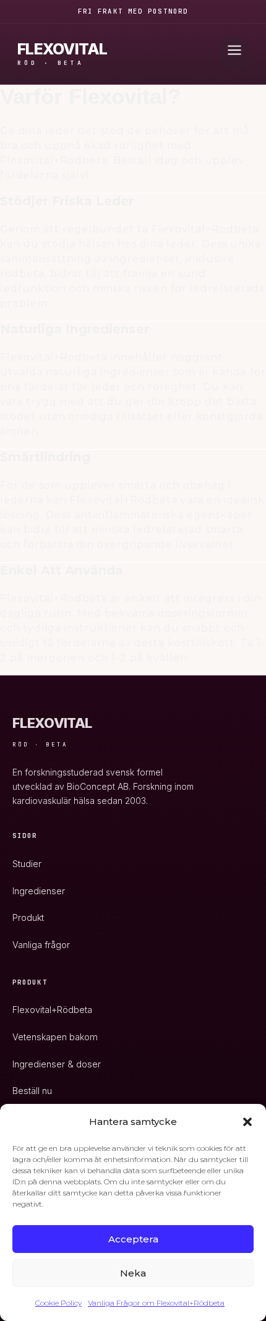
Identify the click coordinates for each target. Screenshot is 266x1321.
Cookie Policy (58, 1302)
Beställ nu (32, 1090)
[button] (247, 1122)
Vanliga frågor (41, 944)
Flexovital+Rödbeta (52, 1009)
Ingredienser (38, 891)
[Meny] (234, 54)
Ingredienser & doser (56, 1064)
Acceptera (133, 1239)
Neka (133, 1273)
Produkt (28, 917)
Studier (26, 863)
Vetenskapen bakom (55, 1037)
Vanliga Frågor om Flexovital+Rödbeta (156, 1302)
